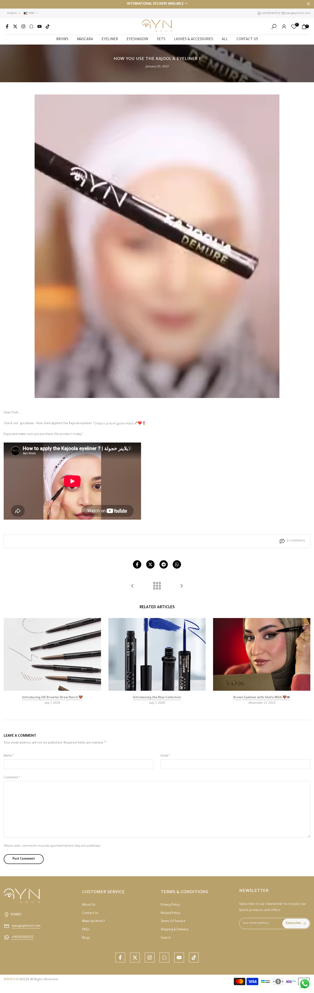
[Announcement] (157, 4)
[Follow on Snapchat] (31, 26)
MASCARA (85, 40)
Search (166, 938)
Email (165, 756)
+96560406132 (270, 13)
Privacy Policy (170, 905)
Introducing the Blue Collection (157, 698)
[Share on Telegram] (163, 564)
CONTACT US (247, 40)
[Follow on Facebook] (7, 26)
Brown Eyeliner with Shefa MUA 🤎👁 (261, 698)
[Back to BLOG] (157, 586)
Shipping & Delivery (174, 930)
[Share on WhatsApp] (177, 564)
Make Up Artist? (93, 921)
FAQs (86, 930)
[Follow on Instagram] (23, 26)
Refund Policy (170, 913)
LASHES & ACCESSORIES (193, 40)
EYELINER (110, 40)
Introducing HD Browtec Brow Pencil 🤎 (52, 698)
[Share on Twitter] (150, 564)
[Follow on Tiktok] (47, 26)
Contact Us (90, 913)
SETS (161, 40)
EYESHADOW (137, 40)
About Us (88, 905)
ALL (225, 40)
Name (9, 756)
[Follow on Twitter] (15, 26)
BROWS (62, 40)
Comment (12, 778)
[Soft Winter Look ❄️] (181, 586)
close (5, 4)
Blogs (86, 938)
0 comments (296, 541)
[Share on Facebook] (137, 564)
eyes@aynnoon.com (298, 13)
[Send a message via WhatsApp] (305, 984)
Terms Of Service (173, 921)
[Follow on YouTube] (39, 26)
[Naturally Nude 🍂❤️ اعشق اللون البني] (132, 586)
